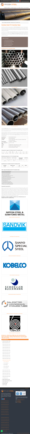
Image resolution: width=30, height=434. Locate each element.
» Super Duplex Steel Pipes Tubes (7, 380)
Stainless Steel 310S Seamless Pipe (5, 409)
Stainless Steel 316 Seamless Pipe (4, 411)
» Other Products (4, 384)
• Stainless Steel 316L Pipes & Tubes (6, 355)
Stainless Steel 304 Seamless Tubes (5, 417)
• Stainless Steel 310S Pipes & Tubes (6, 350)
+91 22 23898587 (19, 402)
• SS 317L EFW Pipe (5, 364)
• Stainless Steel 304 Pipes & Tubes (6, 342)
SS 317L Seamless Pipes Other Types (8, 42)
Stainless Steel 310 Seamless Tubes (5, 422)
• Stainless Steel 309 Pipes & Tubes (6, 347)
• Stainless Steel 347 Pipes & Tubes (6, 373)
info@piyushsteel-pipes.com (6, 0)
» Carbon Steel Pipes (5, 382)
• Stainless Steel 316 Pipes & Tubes (6, 353)
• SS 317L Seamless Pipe (6, 361)
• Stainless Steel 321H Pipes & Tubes (6, 371)
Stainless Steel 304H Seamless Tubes (5, 420)
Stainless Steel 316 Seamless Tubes (5, 427)
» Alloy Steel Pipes (4, 383)
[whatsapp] (2, 431)
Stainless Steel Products (7, 22)
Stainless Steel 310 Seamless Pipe (4, 407)
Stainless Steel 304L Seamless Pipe (5, 402)
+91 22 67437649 (18, 401)
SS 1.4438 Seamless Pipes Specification (8, 40)
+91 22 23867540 (13, 0)
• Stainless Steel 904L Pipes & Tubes (6, 376)
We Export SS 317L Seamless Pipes (8, 45)
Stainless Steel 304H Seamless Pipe (5, 404)
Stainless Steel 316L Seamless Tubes (5, 429)
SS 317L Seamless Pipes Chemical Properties (9, 41)
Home (3, 22)
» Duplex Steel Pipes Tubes (6, 379)
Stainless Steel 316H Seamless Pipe (5, 414)
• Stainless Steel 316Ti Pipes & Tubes (6, 358)
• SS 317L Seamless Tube (6, 366)
